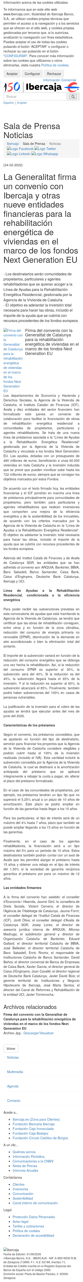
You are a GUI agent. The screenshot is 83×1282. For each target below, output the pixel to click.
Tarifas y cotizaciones (28, 1226)
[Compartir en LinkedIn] (19, 153)
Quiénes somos (24, 1151)
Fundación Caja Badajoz (30, 1133)
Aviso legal (20, 1221)
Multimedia (15, 1071)
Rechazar (54, 73)
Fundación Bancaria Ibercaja (34, 1124)
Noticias (13, 1057)
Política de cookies (54, 65)
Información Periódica (28, 1156)
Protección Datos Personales (34, 1216)
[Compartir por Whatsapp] (44, 153)
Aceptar (12, 73)
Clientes (18, 1184)
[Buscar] (73, 96)
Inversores (20, 1189)
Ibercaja (13, 143)
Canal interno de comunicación (35, 1203)
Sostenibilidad (23, 1198)
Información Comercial (59, 80)
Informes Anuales (25, 1170)
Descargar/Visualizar (39, 1033)
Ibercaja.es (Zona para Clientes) (36, 1119)
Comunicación (23, 1193)
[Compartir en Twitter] (45, 148)
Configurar (32, 73)
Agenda (12, 1086)
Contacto (13, 1100)
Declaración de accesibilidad (33, 1235)
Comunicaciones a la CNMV (33, 1161)
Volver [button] (10, 1048)
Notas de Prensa (25, 1165)
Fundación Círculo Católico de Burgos (40, 1138)
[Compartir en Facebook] (20, 148)
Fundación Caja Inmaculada (33, 1128)
